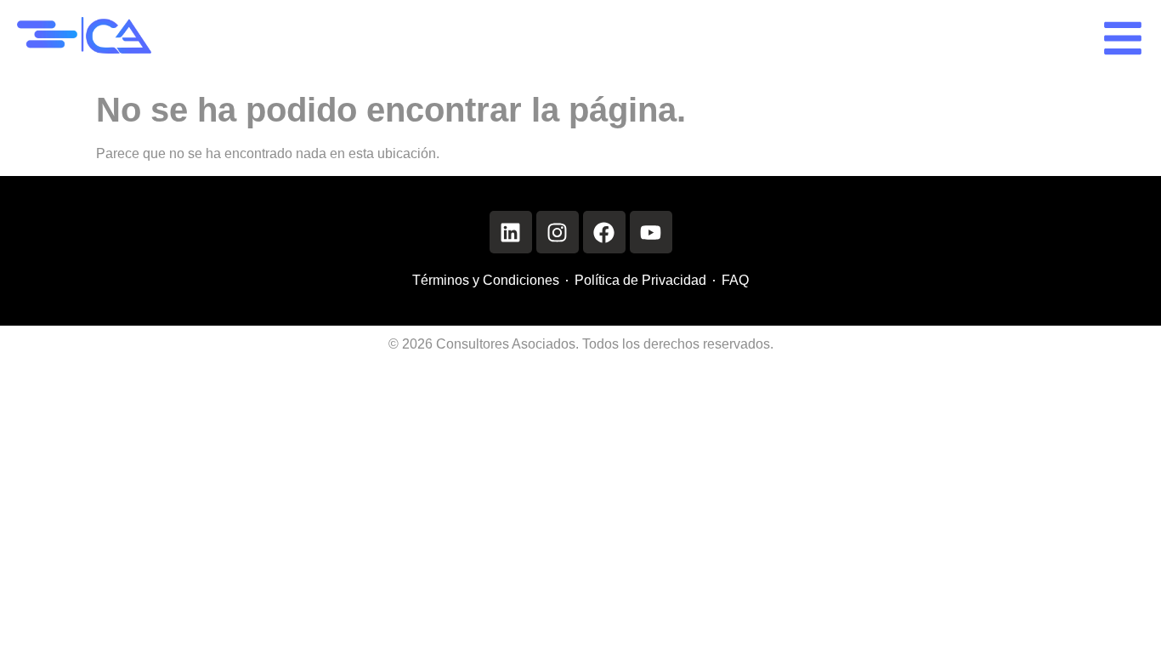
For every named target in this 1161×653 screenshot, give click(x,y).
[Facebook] (604, 232)
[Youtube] (651, 232)
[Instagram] (557, 232)
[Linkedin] (511, 232)
